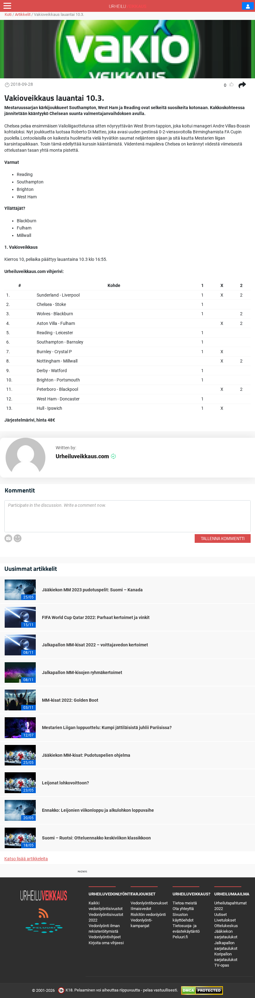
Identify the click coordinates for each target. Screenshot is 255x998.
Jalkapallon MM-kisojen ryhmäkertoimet (82, 672)
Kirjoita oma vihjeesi (106, 942)
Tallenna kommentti (222, 538)
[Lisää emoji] (17, 538)
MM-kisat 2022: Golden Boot (70, 700)
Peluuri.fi (180, 937)
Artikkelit (22, 14)
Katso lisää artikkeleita (26, 858)
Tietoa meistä (185, 903)
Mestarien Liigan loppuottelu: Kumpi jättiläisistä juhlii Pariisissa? (107, 727)
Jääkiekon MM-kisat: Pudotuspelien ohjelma (86, 755)
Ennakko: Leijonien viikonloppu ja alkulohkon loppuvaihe (98, 810)
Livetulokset (225, 920)
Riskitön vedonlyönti (148, 914)
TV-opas (221, 965)
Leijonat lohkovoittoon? (65, 782)
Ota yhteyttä (183, 908)
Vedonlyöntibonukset (149, 903)
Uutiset (220, 914)
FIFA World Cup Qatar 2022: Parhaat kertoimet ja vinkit (96, 617)
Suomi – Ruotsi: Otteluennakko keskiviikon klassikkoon (96, 837)
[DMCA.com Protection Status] (202, 990)
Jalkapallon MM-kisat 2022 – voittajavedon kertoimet (95, 644)
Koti (8, 14)
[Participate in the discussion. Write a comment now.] (127, 516)
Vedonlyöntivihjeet (105, 937)
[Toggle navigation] (7, 6)
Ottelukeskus (226, 925)
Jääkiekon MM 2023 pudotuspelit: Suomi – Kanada (92, 589)
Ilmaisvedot (141, 908)
